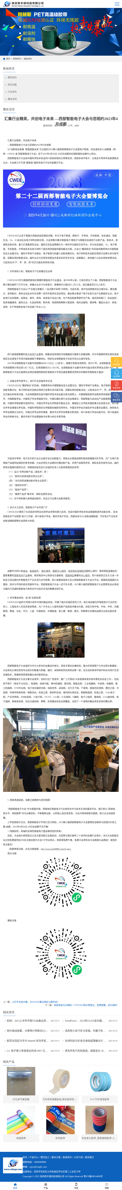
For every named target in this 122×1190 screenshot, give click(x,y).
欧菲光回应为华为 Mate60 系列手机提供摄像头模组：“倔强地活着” (28, 1040)
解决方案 (56, 1157)
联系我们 (89, 1157)
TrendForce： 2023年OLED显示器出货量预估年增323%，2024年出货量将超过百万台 (86, 1020)
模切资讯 (12, 77)
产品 (46, 1188)
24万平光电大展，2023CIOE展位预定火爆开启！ (35, 1002)
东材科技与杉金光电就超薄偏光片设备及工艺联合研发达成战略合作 (86, 1040)
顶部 (107, 1188)
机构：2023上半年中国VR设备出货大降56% (28, 1020)
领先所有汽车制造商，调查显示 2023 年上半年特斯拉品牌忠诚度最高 (86, 1050)
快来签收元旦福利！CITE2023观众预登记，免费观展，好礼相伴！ (86, 1005)
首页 (8, 59)
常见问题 (12, 84)
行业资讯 (12, 92)
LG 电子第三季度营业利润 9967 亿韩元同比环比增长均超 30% (28, 1050)
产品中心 (33, 1157)
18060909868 (40, 1162)
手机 (76, 1188)
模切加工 (45, 1157)
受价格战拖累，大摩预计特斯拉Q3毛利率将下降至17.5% (28, 1030)
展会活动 (28, 59)
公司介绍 (78, 1157)
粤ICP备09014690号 (93, 1176)
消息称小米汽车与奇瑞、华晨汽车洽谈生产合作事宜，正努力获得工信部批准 (86, 1030)
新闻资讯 (17, 59)
